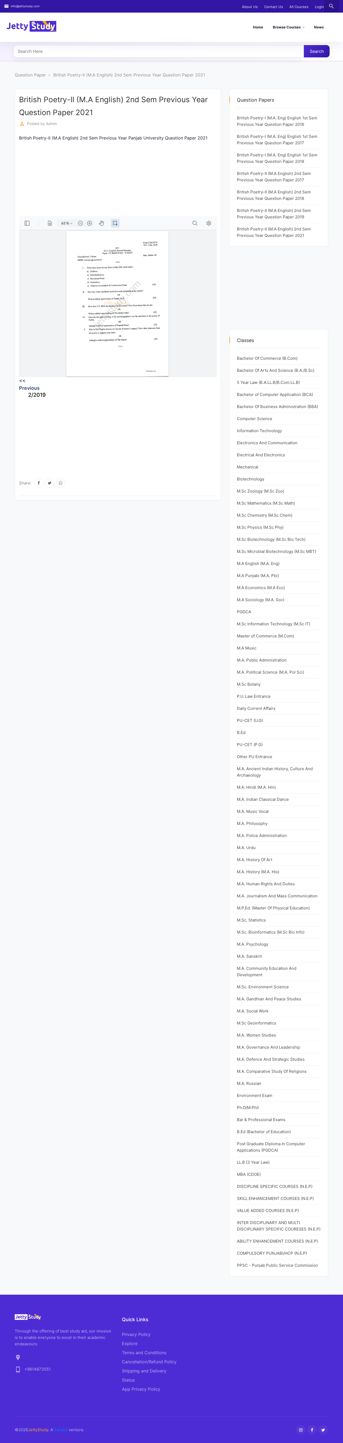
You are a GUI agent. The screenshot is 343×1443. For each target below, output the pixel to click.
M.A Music (246, 648)
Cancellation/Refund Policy (149, 1361)
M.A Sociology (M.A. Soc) (260, 599)
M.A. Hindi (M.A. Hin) (256, 787)
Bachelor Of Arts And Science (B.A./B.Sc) (275, 370)
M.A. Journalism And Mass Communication (277, 895)
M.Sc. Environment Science (263, 986)
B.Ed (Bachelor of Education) (264, 1131)
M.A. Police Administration (262, 835)
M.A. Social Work (253, 1011)
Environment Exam (254, 1095)
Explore (129, 1343)
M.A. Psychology (252, 944)
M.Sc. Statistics (251, 920)
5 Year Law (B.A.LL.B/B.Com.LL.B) (268, 382)
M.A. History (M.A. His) (258, 871)
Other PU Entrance (254, 756)
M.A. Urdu (246, 847)
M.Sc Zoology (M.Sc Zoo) (260, 491)
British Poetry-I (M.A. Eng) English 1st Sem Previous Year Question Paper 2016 (277, 121)
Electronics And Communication (267, 442)
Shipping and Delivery (144, 1371)
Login (319, 7)
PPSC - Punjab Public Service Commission (277, 1265)
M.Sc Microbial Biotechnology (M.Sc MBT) (276, 551)
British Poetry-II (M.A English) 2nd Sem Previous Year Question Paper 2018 (274, 195)
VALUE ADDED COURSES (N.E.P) (268, 1210)
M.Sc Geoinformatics (256, 1023)
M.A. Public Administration (262, 660)
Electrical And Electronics (261, 454)
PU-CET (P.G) (250, 744)
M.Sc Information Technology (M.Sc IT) (273, 623)
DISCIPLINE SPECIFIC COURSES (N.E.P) (274, 1186)
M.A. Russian (249, 1083)
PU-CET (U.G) (250, 720)
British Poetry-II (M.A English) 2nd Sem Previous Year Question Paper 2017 (274, 176)
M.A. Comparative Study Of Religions (272, 1071)
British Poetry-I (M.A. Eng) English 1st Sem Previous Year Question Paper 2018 (277, 158)
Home (258, 27)
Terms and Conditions (144, 1352)
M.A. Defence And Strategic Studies (271, 1059)
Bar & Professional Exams (261, 1119)
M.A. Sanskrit (249, 956)
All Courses (298, 7)
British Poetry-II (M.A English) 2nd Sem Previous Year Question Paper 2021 (129, 75)
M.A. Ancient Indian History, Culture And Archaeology (275, 772)
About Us (250, 7)
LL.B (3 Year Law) (253, 1162)
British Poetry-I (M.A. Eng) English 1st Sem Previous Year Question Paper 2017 (277, 139)
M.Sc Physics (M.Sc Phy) (260, 527)
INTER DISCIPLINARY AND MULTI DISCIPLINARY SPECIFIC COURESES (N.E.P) (278, 1226)
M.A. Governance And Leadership (268, 1047)
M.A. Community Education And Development (266, 971)
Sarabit (61, 1429)
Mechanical (247, 466)
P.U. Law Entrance (254, 696)
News (319, 27)
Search (317, 51)
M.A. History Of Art (254, 859)
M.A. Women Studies (256, 1035)
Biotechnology (250, 479)
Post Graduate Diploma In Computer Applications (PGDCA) (271, 1147)
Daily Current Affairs (256, 708)
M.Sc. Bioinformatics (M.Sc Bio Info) (270, 932)
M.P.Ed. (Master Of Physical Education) (273, 907)
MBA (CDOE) (249, 1174)
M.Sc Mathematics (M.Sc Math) (266, 503)
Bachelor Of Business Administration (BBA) (277, 406)
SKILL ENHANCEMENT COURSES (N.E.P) (275, 1198)
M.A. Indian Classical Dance (263, 799)
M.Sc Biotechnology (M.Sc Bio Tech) (271, 539)
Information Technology (259, 430)
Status (128, 1380)
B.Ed (241, 732)
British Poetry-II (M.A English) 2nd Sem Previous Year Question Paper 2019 (274, 213)
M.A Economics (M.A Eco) (261, 587)
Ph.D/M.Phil (248, 1107)
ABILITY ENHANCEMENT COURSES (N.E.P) (277, 1241)
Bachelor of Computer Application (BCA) (275, 394)
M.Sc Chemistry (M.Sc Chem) (264, 515)
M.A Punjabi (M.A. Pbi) (258, 575)
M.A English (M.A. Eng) (258, 563)
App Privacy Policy (141, 1389)
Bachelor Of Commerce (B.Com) (267, 358)
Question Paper (30, 75)
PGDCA (244, 611)
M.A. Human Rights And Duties (266, 883)
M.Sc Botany (248, 684)
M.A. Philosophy (252, 823)
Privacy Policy (136, 1334)
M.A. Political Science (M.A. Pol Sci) (270, 672)
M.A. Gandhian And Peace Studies (269, 998)
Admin (51, 123)
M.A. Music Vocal (253, 811)
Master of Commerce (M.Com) (265, 635)
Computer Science (254, 418)
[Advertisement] (118, 178)
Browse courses (287, 27)
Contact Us (273, 7)
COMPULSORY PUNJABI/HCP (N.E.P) (272, 1253)
